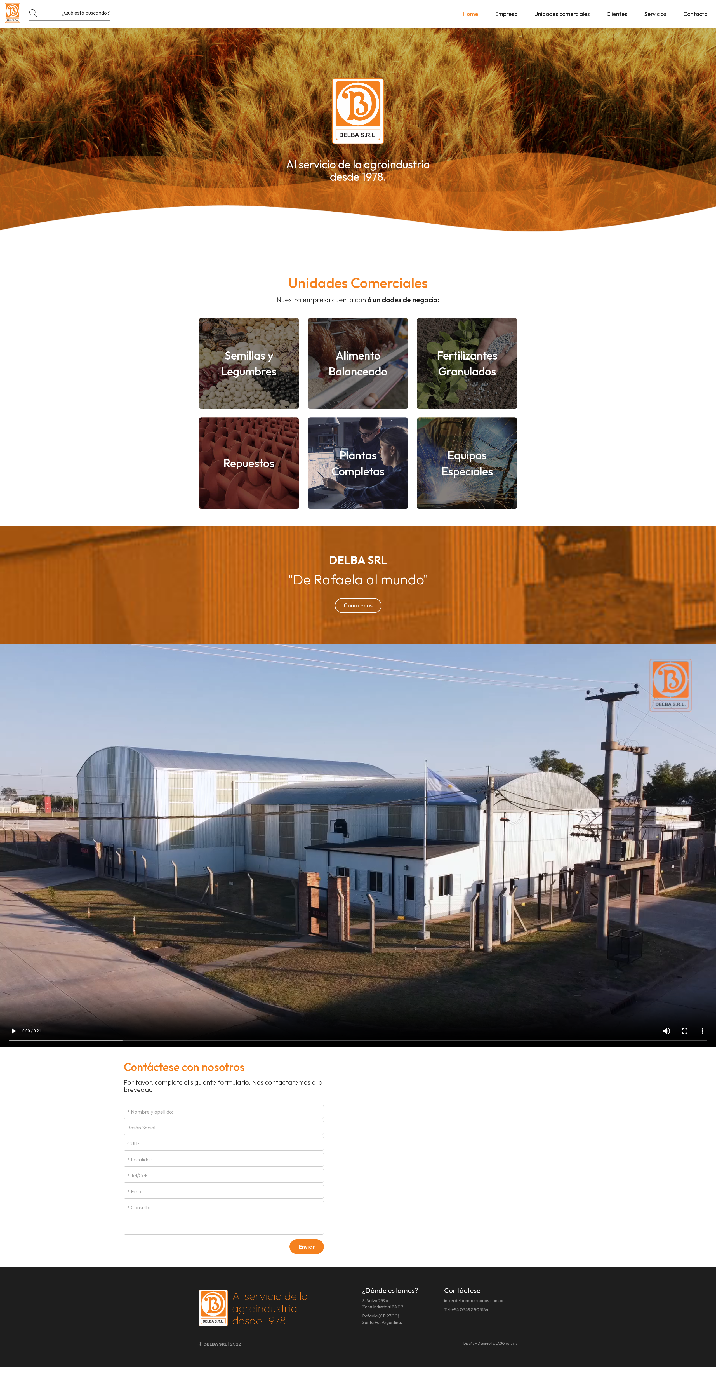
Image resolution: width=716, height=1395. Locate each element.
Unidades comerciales (562, 13)
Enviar (306, 1246)
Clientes (617, 13)
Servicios (655, 13)
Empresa (506, 13)
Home (470, 13)
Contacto (695, 13)
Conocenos (358, 605)
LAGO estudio (506, 1343)
